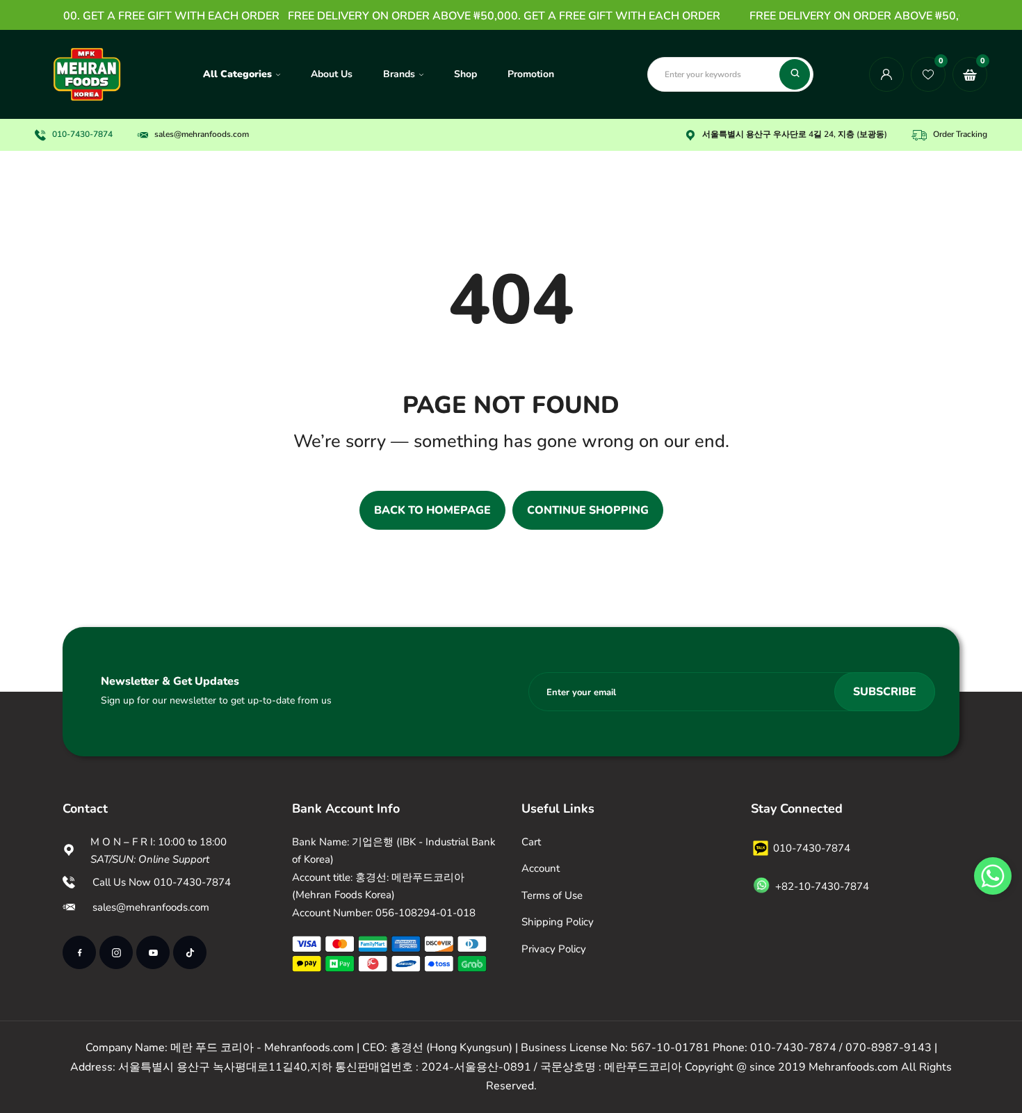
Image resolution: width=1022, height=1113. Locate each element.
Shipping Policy (557, 922)
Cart (531, 842)
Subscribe (884, 691)
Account (540, 868)
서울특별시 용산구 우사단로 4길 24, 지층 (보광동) (794, 134)
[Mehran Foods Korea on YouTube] (153, 952)
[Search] (794, 74)
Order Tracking (960, 134)
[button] (993, 876)
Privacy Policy (553, 949)
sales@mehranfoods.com (150, 907)
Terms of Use (552, 895)
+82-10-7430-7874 (822, 886)
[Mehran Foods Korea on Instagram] (116, 952)
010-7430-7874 (82, 134)
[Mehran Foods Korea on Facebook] (79, 952)
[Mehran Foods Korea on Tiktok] (189, 952)
